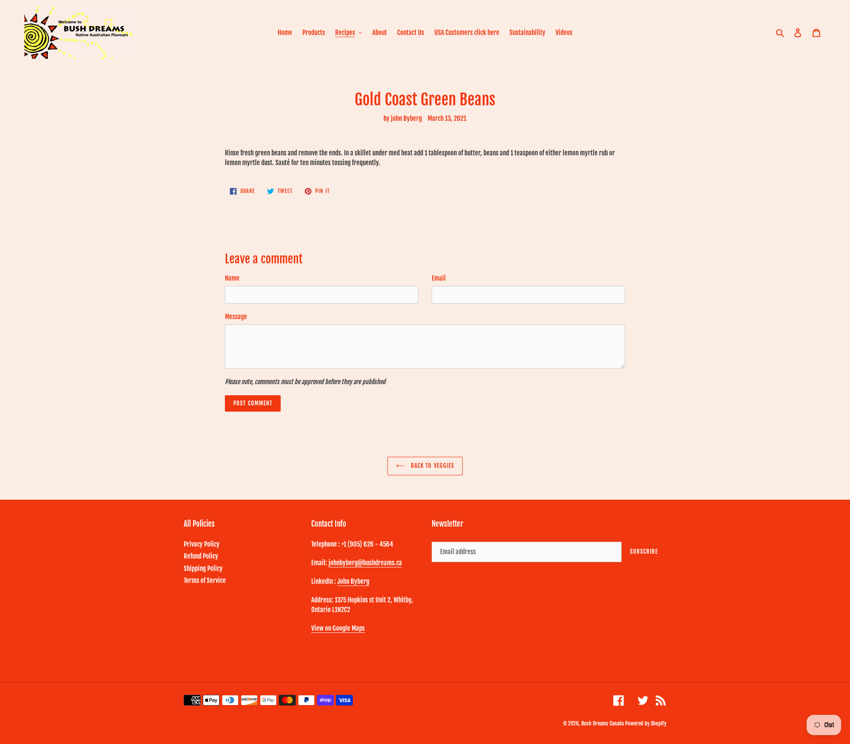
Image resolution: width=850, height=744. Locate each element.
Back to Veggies (431, 465)
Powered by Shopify (645, 723)
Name (232, 278)
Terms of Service (205, 580)
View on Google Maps (338, 628)
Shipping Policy (203, 568)
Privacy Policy (202, 544)
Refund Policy (201, 556)
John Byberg (353, 581)
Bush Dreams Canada (602, 723)
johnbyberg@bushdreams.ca (365, 563)
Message (236, 316)
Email (439, 278)
